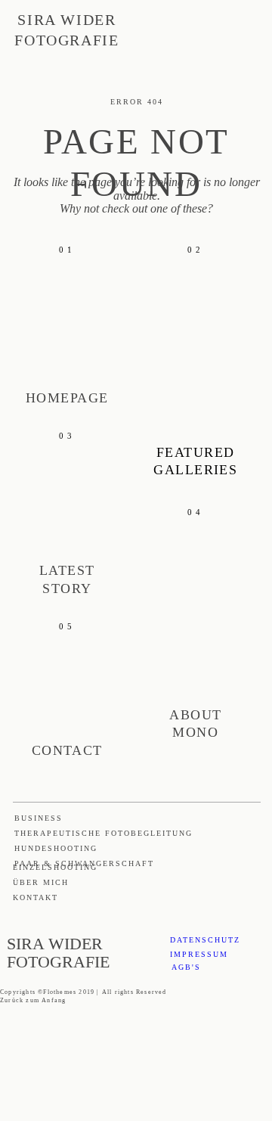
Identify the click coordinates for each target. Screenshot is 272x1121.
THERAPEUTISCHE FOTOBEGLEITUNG (103, 833)
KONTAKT (35, 897)
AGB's (186, 967)
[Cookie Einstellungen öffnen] (113, 1113)
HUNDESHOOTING (55, 848)
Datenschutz (205, 940)
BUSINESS (38, 818)
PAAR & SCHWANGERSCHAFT (84, 863)
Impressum (199, 954)
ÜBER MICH (41, 882)
